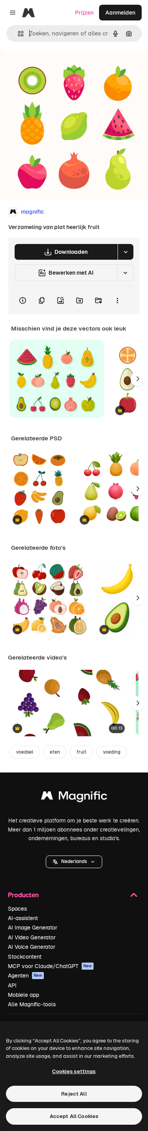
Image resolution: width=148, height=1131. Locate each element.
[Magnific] (74, 797)
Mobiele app (23, 994)
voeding (111, 752)
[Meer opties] (117, 300)
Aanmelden (120, 12)
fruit (81, 752)
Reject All (73, 1093)
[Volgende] (138, 379)
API (12, 985)
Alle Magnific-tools (32, 1004)
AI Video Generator (32, 937)
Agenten (25, 975)
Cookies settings (74, 1071)
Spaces (17, 908)
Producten (23, 895)
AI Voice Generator (31, 946)
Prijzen (84, 12)
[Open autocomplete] (17, 34)
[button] (74, 862)
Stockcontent (24, 956)
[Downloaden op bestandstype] (125, 252)
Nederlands (74, 861)
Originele (51, 67)
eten (55, 752)
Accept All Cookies (74, 1116)
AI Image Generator (32, 927)
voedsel (24, 752)
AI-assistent (23, 918)
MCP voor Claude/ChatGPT (50, 966)
